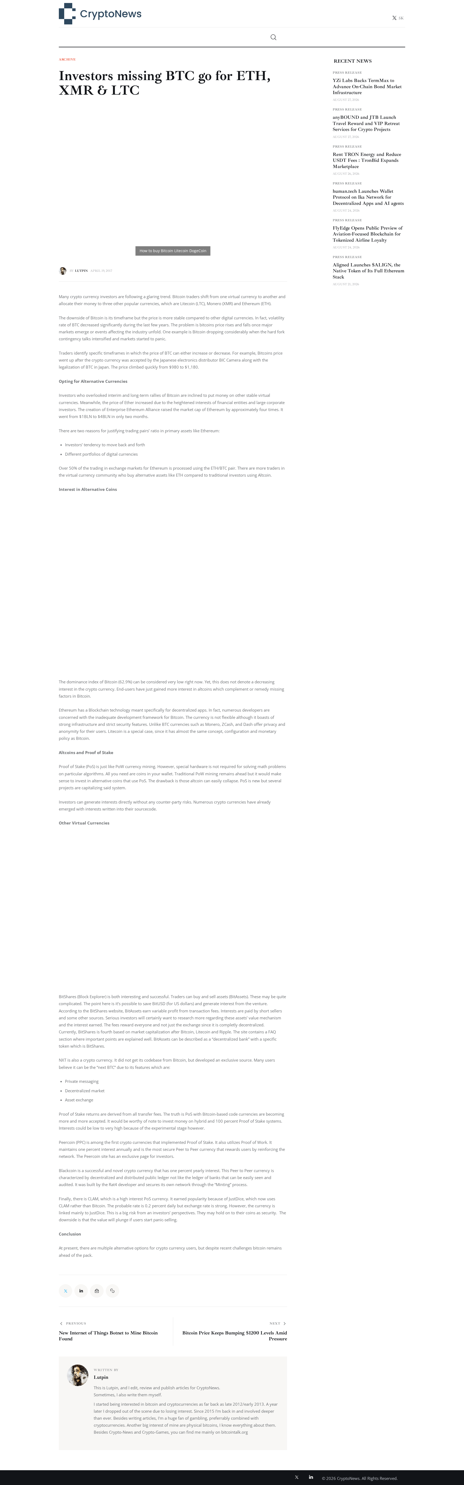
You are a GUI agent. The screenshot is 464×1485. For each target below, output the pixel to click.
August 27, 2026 (346, 100)
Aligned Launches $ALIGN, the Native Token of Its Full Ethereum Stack (368, 271)
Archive (67, 60)
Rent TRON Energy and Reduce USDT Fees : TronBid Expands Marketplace (367, 160)
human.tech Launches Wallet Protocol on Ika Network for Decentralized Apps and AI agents (368, 197)
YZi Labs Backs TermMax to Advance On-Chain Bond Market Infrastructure (367, 86)
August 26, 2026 (346, 174)
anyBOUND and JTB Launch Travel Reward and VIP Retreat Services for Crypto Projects (366, 123)
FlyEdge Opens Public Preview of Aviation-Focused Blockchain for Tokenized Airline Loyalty (368, 234)
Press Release (347, 73)
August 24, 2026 (346, 211)
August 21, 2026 (346, 284)
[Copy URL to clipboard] (112, 1291)
